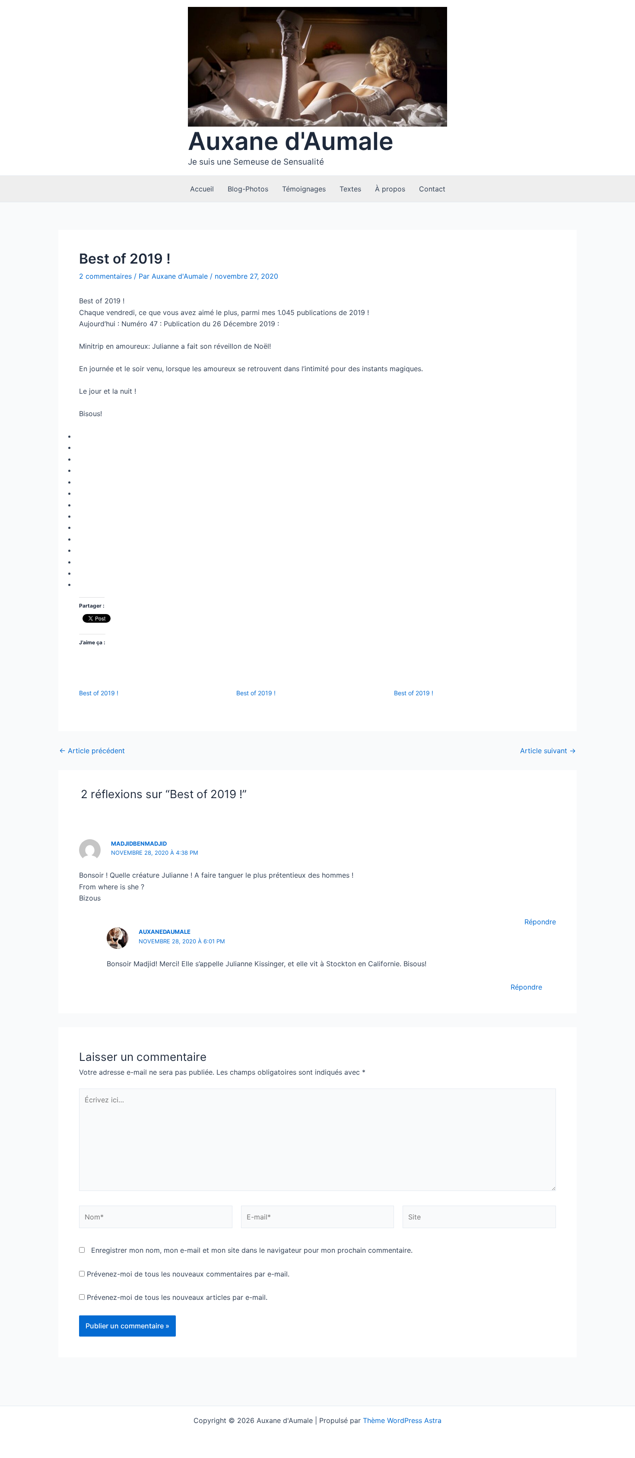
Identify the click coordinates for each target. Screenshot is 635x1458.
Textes (350, 189)
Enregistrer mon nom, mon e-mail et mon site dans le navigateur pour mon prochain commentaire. (252, 1250)
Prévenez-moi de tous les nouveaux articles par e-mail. (177, 1297)
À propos (390, 189)
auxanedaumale (164, 931)
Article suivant (548, 750)
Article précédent (92, 750)
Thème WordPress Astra (402, 1420)
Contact (432, 189)
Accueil (202, 189)
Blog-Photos (248, 189)
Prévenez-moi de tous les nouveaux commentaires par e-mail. (188, 1274)
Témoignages (304, 189)
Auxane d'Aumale (291, 141)
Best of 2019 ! (98, 693)
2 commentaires (105, 276)
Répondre (540, 921)
